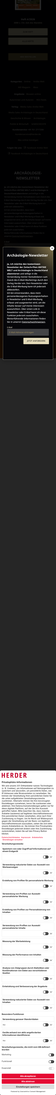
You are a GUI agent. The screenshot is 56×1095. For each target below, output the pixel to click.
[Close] (52, 248)
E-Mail (9, 327)
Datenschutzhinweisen (33, 321)
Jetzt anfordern (36, 341)
